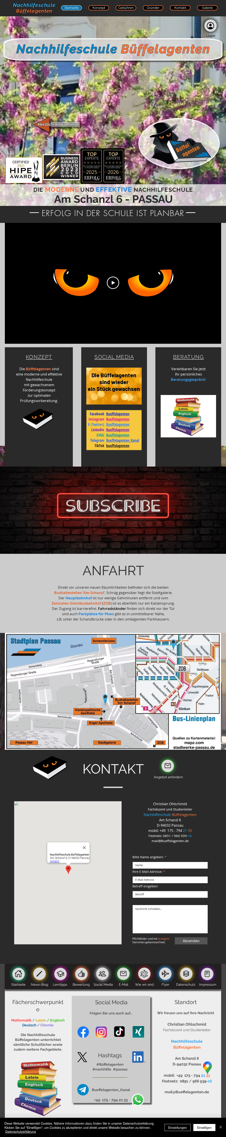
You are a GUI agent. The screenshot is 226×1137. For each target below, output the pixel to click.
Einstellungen (177, 1127)
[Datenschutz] (186, 974)
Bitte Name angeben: (148, 857)
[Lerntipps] (60, 974)
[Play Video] (113, 283)
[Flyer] (165, 974)
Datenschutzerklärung (20, 1131)
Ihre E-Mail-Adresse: (147, 871)
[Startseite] (18, 974)
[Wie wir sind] (144, 974)
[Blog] (39, 974)
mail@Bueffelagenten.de (170, 841)
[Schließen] (220, 1127)
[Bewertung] (168, 766)
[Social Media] (102, 974)
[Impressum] (207, 974)
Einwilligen (204, 1127)
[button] (210, 25)
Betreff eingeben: (145, 886)
